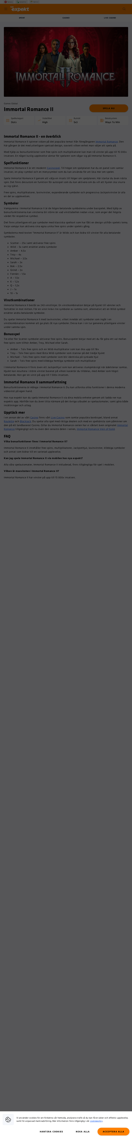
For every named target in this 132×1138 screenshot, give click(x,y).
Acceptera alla (113, 1132)
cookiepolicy (96, 1121)
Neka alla (83, 1132)
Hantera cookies (51, 1132)
